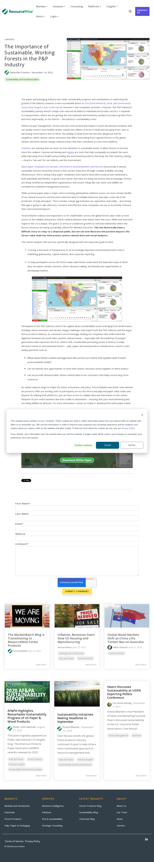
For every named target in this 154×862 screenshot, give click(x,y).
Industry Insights (16, 764)
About (39, 16)
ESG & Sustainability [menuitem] (52, 818)
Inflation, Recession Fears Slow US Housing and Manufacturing (76, 638)
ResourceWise (64, 647)
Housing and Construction (71, 653)
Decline (131, 445)
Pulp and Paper (66, 658)
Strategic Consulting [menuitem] (52, 825)
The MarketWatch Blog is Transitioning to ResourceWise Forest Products (26, 640)
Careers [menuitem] (121, 825)
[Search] (130, 11)
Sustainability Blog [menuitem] (88, 812)
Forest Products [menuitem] (13, 818)
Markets (40, 6)
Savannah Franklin (20, 72)
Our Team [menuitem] (122, 812)
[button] (146, 839)
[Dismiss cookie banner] (142, 415)
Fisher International (24, 727)
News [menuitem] (120, 818)
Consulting (77, 6)
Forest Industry (35, 759)
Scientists (26, 148)
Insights (111, 6)
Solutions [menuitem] (46, 812)
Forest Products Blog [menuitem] (90, 805)
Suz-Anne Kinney (122, 703)
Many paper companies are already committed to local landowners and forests (62, 166)
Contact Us (142, 11)
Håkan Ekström (120, 647)
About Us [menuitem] (121, 805)
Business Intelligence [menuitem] (53, 805)
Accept (107, 445)
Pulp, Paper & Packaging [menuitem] (17, 825)
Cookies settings (83, 445)
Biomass (136, 735)
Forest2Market (20, 650)
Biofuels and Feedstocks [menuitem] (17, 805)
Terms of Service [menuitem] (14, 841)
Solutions (58, 6)
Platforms (93, 6)
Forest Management (118, 735)
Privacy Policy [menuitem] (32, 841)
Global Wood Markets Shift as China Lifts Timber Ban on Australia (126, 638)
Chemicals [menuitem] (10, 812)
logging (70, 152)
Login (53, 16)
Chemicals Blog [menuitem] (87, 818)
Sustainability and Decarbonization (22, 79)
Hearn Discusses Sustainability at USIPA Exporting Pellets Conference (124, 692)
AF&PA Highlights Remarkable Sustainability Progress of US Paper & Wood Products (27, 716)
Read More (41, 664)
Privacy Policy (128, 428)
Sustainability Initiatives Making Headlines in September (75, 718)
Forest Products (85, 658)
